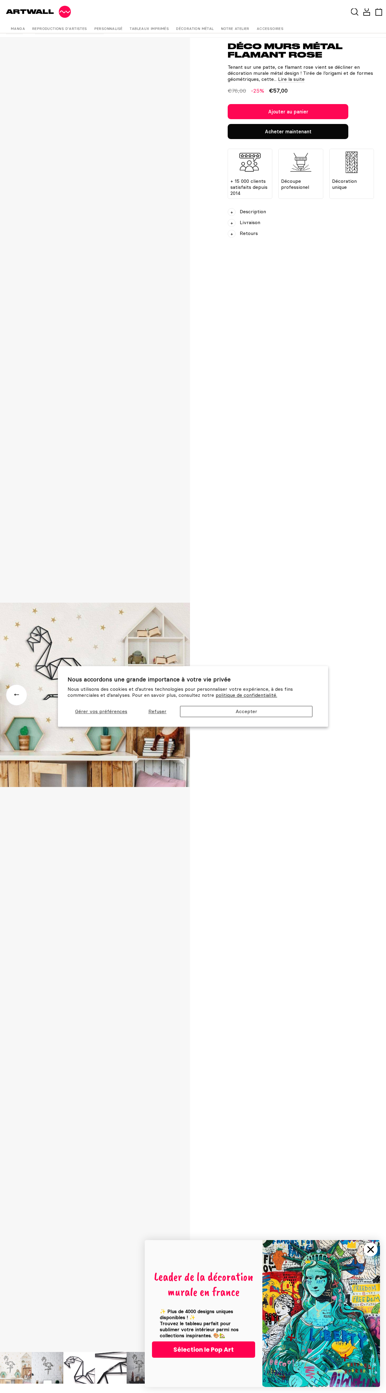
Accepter (246, 711)
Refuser (157, 711)
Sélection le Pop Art (203, 1349)
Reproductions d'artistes (59, 28)
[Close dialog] (371, 1249)
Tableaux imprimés (149, 28)
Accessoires (270, 28)
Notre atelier (235, 28)
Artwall (30, 11)
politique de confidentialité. (246, 695)
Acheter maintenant (288, 132)
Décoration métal (195, 28)
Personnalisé (108, 28)
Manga (18, 28)
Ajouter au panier (288, 112)
